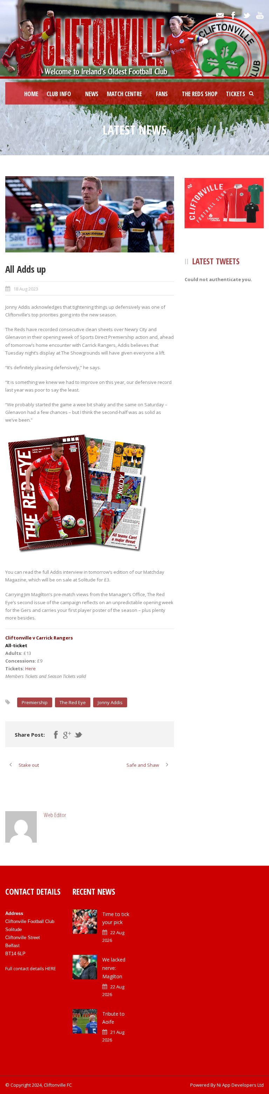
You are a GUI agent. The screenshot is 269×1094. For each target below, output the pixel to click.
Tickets (235, 94)
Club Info (59, 94)
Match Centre (124, 94)
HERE (50, 968)
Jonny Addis (110, 702)
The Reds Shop (200, 94)
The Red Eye (73, 702)
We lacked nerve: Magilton (113, 968)
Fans (162, 94)
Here (30, 668)
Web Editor (55, 815)
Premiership (35, 702)
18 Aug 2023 (25, 289)
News (91, 94)
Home (31, 94)
